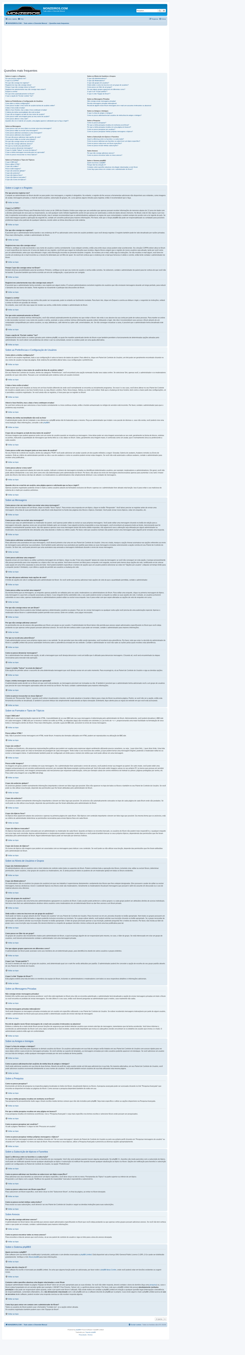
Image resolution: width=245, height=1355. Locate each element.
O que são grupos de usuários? (98, 83)
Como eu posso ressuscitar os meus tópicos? (21, 154)
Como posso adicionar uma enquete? (18, 135)
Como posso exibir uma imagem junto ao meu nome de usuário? (27, 116)
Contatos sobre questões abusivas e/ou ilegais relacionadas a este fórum (112, 167)
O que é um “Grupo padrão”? (97, 91)
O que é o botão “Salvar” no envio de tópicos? (21, 150)
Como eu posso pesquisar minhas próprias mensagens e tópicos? (110, 131)
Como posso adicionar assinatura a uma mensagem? (23, 133)
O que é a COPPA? (12, 80)
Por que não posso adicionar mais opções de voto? (23, 137)
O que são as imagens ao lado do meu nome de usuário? (25, 114)
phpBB (45, 423)
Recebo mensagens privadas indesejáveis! (102, 103)
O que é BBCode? (11, 162)
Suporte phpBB (90, 1332)
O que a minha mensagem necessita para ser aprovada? (25, 152)
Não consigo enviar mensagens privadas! (101, 101)
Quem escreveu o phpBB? (96, 163)
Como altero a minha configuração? (17, 103)
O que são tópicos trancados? (15, 177)
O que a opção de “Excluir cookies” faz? (19, 96)
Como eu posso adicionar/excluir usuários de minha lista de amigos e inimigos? (114, 115)
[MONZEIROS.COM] (24, 10)
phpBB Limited (86, 1255)
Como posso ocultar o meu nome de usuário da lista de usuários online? (30, 105)
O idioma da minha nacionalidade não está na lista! (22, 112)
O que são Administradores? (97, 78)
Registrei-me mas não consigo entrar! (18, 85)
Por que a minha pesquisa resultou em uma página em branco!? (109, 127)
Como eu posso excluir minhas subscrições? (102, 145)
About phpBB (34, 1257)
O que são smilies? (12, 166)
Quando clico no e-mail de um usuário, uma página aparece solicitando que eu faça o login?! (36, 121)
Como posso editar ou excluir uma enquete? (20, 139)
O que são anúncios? (12, 173)
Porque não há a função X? (96, 165)
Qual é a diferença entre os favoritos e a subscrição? (105, 139)
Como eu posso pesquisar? (96, 123)
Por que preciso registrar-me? (15, 78)
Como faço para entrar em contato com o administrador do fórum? (110, 169)
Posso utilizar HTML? (12, 164)
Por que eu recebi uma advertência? (17, 146)
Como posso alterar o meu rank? (16, 119)
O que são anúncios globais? (15, 171)
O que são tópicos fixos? (14, 175)
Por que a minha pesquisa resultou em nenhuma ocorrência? (108, 125)
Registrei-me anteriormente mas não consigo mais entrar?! (25, 89)
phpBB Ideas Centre (108, 1270)
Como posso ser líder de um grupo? (99, 87)
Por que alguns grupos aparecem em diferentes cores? (106, 89)
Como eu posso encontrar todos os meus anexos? (104, 155)
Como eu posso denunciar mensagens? (19, 148)
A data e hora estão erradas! (15, 108)
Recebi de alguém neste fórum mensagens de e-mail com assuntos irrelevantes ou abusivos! (119, 105)
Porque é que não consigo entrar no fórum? (20, 87)
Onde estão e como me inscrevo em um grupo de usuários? (108, 85)
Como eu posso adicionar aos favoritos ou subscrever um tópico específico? (113, 141)
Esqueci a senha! (11, 91)
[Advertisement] (89, 47)
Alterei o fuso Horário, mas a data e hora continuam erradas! (26, 110)
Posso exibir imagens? (13, 168)
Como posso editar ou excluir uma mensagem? (21, 130)
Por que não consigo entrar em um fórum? (19, 141)
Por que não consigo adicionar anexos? (19, 144)
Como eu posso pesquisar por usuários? (101, 129)
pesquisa (153, 1285)
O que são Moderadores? (96, 80)
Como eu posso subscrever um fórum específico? (104, 143)
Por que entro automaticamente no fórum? (19, 94)
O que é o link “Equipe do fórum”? (98, 94)
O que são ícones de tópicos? (15, 179)
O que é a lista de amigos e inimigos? (100, 113)
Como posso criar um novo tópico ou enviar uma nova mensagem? (28, 128)
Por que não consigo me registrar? (17, 83)
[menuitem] (21, 19)
